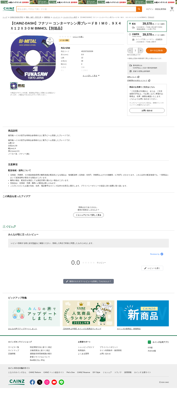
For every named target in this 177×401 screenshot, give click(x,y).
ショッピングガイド (86, 347)
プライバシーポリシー (109, 347)
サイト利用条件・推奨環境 (111, 350)
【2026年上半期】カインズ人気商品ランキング (82, 329)
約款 (34, 243)
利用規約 (81, 350)
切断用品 (47, 17)
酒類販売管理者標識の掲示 (41, 354)
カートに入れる (156, 50)
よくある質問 (83, 354)
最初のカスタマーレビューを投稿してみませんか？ (90, 281)
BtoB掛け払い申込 (37, 360)
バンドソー (57, 17)
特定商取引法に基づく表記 (41, 347)
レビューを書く (78, 37)
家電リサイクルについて (40, 357)
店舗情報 (11, 354)
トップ (5, 17)
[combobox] (74, 9)
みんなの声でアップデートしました (22, 329)
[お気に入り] (50, 41)
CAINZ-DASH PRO (16, 17)
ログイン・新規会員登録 (156, 9)
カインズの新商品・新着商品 (129, 329)
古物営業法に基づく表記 (40, 350)
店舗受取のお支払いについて (137, 80)
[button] (139, 9)
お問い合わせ (147, 110)
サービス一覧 (13, 347)
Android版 (152, 351)
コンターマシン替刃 (70, 17)
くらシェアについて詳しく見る (88, 215)
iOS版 (150, 347)
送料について (132, 77)
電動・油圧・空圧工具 (33, 17)
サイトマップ (13, 350)
